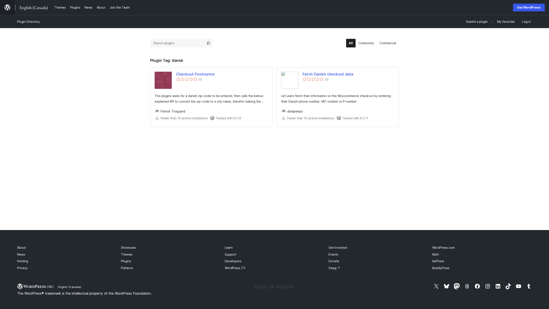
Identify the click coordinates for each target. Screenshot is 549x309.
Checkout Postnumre (195, 74)
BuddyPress (440, 268)
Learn (229, 247)
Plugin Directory (28, 21)
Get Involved (338, 247)
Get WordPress (529, 7)
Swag (334, 268)
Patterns (127, 268)
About (21, 247)
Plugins (126, 261)
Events (333, 254)
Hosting (22, 261)
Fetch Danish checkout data (328, 74)
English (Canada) (69, 287)
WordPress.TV (235, 268)
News (21, 254)
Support (230, 254)
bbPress (438, 261)
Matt (435, 254)
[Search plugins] (208, 43)
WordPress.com (443, 247)
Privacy (22, 268)
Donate (334, 261)
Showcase (128, 247)
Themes (127, 254)
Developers (233, 261)
